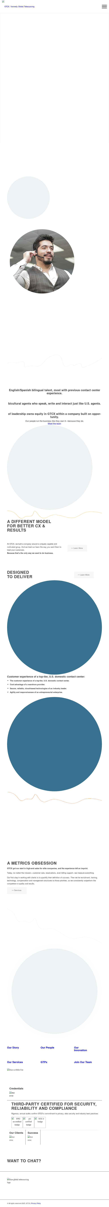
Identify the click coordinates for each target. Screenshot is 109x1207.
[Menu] (103, 6)
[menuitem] (103, 6)
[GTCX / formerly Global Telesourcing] (21, 6)
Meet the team (54, 423)
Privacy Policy (36, 1203)
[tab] (54, 1092)
